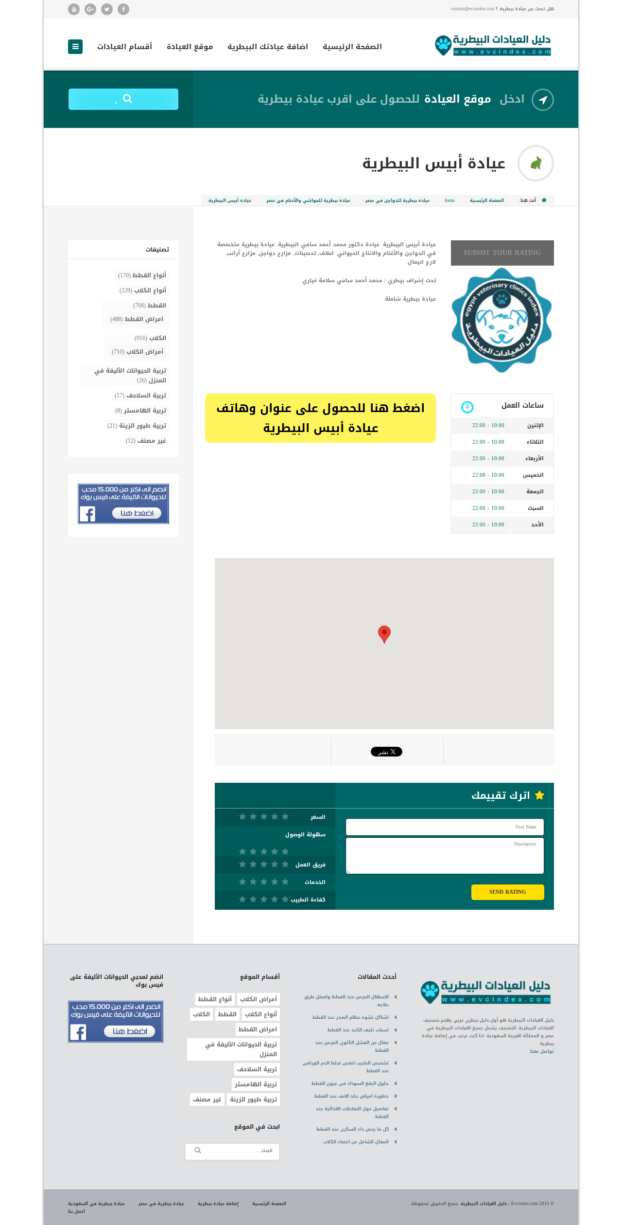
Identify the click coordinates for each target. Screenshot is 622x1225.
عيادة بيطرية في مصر (161, 1203)
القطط (157, 305)
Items (450, 200)
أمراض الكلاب (144, 351)
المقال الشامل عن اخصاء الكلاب (356, 1141)
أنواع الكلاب (150, 290)
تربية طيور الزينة (142, 425)
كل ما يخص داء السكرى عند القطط (352, 1129)
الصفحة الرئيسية (352, 48)
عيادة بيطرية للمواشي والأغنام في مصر (308, 200)
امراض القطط (144, 319)
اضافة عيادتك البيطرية (267, 48)
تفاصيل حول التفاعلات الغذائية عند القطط (352, 1112)
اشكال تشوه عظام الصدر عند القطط (350, 1017)
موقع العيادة (190, 48)
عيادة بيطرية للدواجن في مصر (397, 200)
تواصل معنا (542, 1051)
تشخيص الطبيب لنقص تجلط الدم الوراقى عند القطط (346, 1067)
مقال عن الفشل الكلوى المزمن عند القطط (352, 1046)
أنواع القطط (149, 275)
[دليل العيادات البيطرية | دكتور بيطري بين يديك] (493, 44)
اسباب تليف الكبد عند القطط (358, 1030)
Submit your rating (502, 252)
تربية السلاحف (146, 395)
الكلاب (157, 338)
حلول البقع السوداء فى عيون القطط (350, 1083)
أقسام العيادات (124, 48)
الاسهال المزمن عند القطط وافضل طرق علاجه (346, 1000)
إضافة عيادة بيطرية (218, 1203)
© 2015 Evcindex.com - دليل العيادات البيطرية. (507, 1203)
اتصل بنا (76, 1211)
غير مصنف (152, 440)
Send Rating (507, 892)
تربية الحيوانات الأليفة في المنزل (130, 375)
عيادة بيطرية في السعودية (96, 1203)
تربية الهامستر (145, 410)
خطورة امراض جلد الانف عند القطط (351, 1096)
